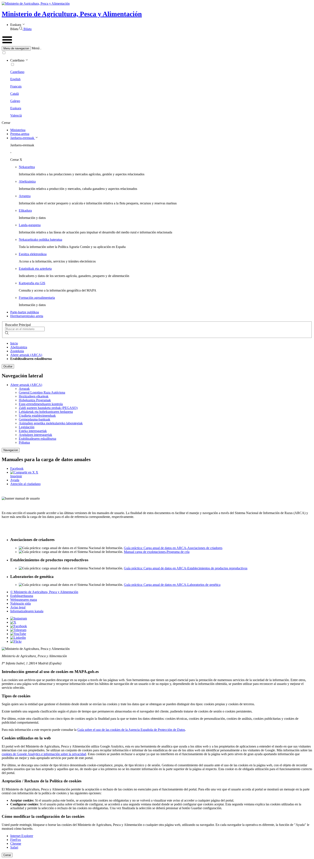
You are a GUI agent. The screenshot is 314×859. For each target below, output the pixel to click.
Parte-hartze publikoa (24, 312)
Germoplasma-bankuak (34, 419)
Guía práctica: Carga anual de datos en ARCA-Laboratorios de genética (172, 584)
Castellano (17, 72)
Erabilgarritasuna (21, 596)
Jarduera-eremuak (22, 138)
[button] (157, 48)
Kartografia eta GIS (32, 283)
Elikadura (25, 210)
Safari (14, 847)
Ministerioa (17, 130)
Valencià (16, 115)
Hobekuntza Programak (35, 400)
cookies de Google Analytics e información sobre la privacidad (44, 754)
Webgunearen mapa (23, 599)
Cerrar (7, 855)
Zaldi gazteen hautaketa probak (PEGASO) (48, 408)
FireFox (15, 839)
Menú (36, 48)
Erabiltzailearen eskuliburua (37, 438)
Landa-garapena (30, 225)
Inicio (14, 343)
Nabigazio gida (20, 603)
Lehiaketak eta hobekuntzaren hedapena (46, 411)
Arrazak (24, 388)
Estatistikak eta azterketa (35, 268)
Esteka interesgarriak (33, 431)
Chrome (15, 843)
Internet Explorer (21, 836)
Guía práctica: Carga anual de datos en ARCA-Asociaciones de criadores (173, 548)
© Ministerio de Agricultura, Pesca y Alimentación (44, 592)
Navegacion (10, 450)
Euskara (15, 108)
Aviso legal (17, 607)
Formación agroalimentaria (37, 297)
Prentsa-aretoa (19, 134)
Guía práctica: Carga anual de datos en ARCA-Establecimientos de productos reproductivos (185, 568)
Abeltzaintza (27, 181)
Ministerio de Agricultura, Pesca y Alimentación (72, 14)
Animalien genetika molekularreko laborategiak (51, 423)
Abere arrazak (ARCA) (26, 355)
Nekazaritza (27, 167)
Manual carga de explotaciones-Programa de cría (156, 552)
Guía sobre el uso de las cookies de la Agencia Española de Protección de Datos (131, 729)
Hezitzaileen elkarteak (33, 396)
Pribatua (24, 442)
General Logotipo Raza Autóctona (42, 392)
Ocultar (7, 366)
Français (16, 86)
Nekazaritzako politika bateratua (40, 239)
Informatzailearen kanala (26, 611)
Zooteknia (17, 351)
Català (14, 93)
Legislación (26, 427)
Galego (15, 101)
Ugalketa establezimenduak (37, 415)
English (15, 79)
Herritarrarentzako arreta (26, 316)
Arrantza (25, 196)
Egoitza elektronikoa (33, 254)
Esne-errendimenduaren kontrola (41, 404)
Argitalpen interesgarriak (35, 435)
